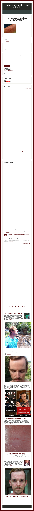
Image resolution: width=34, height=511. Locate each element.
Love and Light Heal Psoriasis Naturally (17, 349)
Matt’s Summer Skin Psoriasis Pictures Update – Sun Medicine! (17, 496)
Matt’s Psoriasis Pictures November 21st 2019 (17, 453)
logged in (7, 41)
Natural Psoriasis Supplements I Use (17, 151)
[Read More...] (7, 232)
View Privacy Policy (19, 506)
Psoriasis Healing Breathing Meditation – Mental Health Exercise (13, 314)
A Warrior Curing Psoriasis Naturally (17, 5)
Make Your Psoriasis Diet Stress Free (17, 227)
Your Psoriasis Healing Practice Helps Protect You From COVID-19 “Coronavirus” (17, 419)
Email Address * (6, 62)
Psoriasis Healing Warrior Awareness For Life (17, 306)
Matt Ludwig (25, 506)
